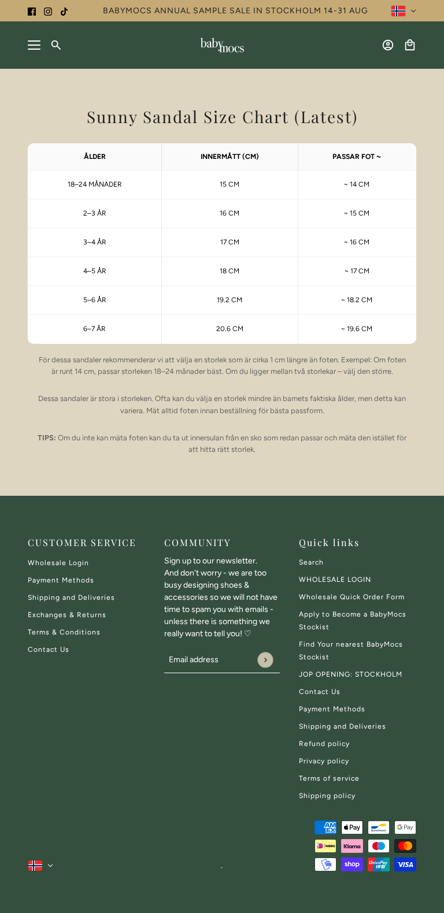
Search (311, 562)
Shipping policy (327, 796)
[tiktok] (64, 10)
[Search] (56, 45)
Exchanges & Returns (67, 615)
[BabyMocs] (222, 45)
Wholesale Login (58, 563)
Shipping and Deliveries (71, 597)
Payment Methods (61, 580)
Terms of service (329, 778)
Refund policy (324, 744)
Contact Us (48, 649)
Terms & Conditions (64, 632)
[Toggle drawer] (34, 45)
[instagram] (48, 10)
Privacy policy (324, 761)
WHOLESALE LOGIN (335, 580)
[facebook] (31, 10)
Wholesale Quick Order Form (352, 597)
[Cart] (410, 45)
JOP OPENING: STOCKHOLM (350, 674)
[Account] (388, 45)
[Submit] (265, 659)
